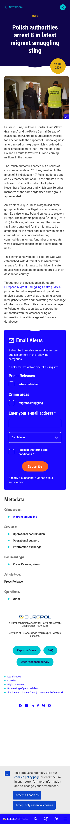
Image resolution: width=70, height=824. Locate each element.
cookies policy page (27, 777)
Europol (15, 819)
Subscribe (35, 466)
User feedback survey (35, 662)
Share (63, 7)
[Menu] (65, 819)
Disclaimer (18, 437)
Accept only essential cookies (34, 805)
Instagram (26, 705)
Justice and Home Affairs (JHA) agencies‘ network (35, 692)
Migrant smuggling (31, 403)
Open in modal (36, 97)
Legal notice (14, 676)
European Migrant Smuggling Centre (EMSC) (32, 287)
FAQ (50, 650)
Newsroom (16, 7)
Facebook (38, 705)
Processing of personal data (23, 688)
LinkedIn (32, 705)
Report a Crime (26, 650)
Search (36, 819)
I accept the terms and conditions (33, 452)
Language (56, 819)
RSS (21, 705)
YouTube (49, 705)
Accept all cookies (27, 795)
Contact (46, 819)
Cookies (11, 680)
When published (29, 384)
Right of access (15, 684)
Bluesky (43, 705)
